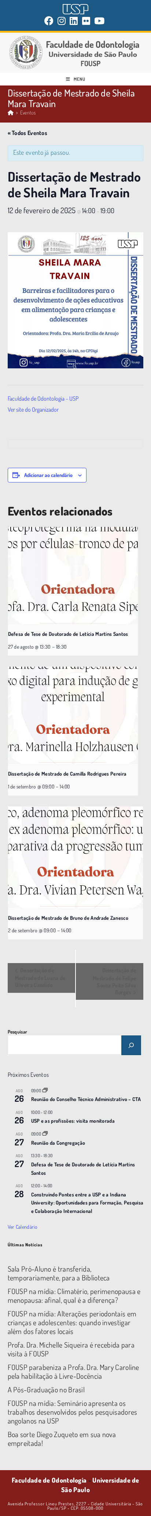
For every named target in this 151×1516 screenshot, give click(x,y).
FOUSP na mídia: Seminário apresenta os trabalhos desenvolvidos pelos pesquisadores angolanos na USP (72, 1411)
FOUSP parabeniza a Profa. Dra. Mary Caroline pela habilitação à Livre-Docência (73, 1371)
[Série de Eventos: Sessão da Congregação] (45, 1134)
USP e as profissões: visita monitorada (73, 1121)
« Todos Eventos (28, 132)
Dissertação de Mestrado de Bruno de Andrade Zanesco (68, 918)
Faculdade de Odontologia (49, 1480)
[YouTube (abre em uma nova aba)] (99, 20)
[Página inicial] (11, 112)
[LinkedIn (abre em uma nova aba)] (74, 20)
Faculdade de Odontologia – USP (43, 398)
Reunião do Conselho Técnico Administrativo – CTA (86, 1099)
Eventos (28, 112)
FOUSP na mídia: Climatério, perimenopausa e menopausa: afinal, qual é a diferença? (74, 1295)
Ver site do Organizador (33, 409)
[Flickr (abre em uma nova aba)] (86, 20)
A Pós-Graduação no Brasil (46, 1389)
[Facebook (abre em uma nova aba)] (50, 20)
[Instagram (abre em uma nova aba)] (62, 20)
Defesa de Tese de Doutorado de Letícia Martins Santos (68, 634)
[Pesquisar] (131, 1045)
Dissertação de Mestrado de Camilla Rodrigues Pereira (67, 773)
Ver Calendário (23, 1227)
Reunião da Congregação (58, 1143)
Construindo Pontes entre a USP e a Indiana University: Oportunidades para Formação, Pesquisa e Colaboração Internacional (87, 1202)
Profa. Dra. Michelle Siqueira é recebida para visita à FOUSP (71, 1349)
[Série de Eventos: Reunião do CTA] (45, 1090)
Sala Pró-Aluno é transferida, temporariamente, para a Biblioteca (59, 1273)
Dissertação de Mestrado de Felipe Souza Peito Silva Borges (114, 981)
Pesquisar (17, 1032)
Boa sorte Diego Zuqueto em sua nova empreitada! (62, 1438)
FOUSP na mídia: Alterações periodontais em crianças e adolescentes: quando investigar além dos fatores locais (72, 1322)
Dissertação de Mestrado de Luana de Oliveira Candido (40, 977)
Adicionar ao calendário (48, 475)
